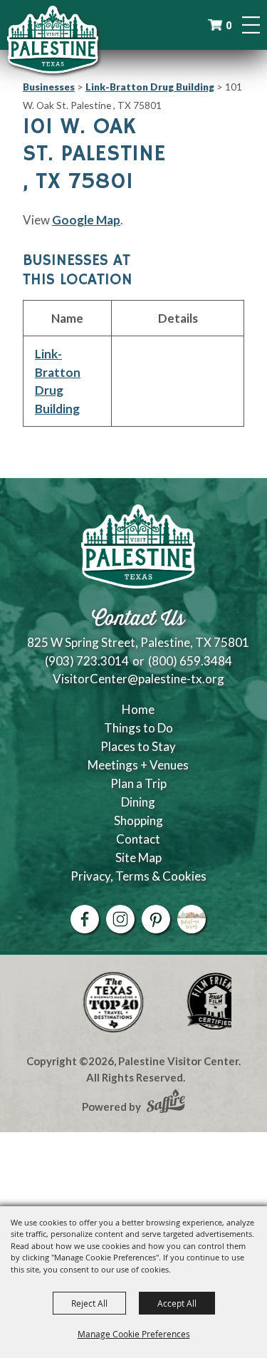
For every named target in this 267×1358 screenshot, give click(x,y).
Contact (138, 838)
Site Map (138, 857)
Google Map (86, 219)
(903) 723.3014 (87, 660)
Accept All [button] (177, 1303)
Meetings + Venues (138, 764)
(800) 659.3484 (190, 660)
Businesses (49, 87)
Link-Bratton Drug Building (149, 87)
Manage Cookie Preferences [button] (134, 1333)
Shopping (138, 820)
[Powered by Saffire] (166, 1103)
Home (138, 709)
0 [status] (228, 25)
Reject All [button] (89, 1303)
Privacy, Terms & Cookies (138, 876)
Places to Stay (138, 746)
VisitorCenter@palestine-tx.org (138, 678)
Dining (138, 801)
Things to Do (138, 727)
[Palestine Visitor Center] (52, 39)
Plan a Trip (138, 783)
